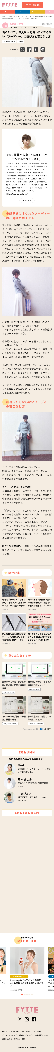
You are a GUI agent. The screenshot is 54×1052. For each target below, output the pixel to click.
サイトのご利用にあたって (22, 1031)
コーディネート (10, 41)
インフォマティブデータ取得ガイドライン (17, 1035)
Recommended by (31, 728)
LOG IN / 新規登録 (32, 5)
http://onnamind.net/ (17, 194)
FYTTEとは (6, 1031)
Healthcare (37, 12)
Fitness (22, 12)
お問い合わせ (7, 1039)
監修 (23, 1039)
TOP (3, 16)
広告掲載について (41, 1035)
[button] (22, 994)
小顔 (21, 41)
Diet (7, 12)
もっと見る (27, 200)
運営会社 (17, 1039)
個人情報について (40, 1031)
